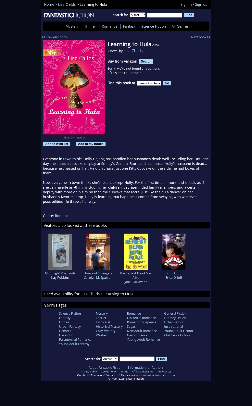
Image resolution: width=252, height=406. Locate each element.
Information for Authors (146, 367)
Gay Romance (137, 335)
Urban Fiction (174, 322)
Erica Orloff (173, 277)
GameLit (65, 331)
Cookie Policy (109, 371)
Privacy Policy (89, 371)
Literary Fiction (175, 318)
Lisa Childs (133, 50)
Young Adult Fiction (178, 331)
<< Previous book (54, 37)
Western (102, 335)
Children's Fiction (177, 335)
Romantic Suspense (141, 322)
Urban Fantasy (70, 326)
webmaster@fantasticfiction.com (155, 375)
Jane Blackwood (135, 282)
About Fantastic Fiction (105, 367)
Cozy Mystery (105, 331)
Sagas (131, 326)
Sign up (201, 4)
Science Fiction (153, 26)
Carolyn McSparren (98, 277)
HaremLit (66, 335)
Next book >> (201, 37)
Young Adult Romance (143, 339)
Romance (109, 26)
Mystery (72, 26)
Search (146, 61)
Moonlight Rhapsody (60, 273)
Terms (124, 371)
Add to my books (91, 144)
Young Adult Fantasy (74, 344)
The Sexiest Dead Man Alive (136, 275)
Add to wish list (56, 144)
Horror (64, 322)
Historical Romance (141, 318)
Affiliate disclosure (142, 371)
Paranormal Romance (75, 339)
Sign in (186, 4)
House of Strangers (98, 273)
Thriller (90, 26)
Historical (103, 322)
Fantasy (129, 26)
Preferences (164, 371)
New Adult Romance (142, 331)
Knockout (174, 273)
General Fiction (175, 313)
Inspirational (173, 326)
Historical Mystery (109, 326)
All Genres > (183, 26)
